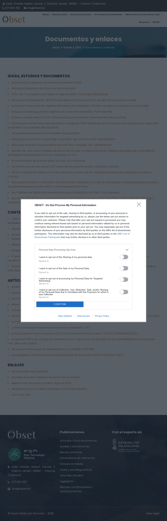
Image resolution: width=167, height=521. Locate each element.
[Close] (140, 205)
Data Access (83, 316)
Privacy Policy (102, 316)
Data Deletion (65, 316)
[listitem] (83, 250)
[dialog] (83, 260)
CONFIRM (60, 304)
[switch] (124, 257)
